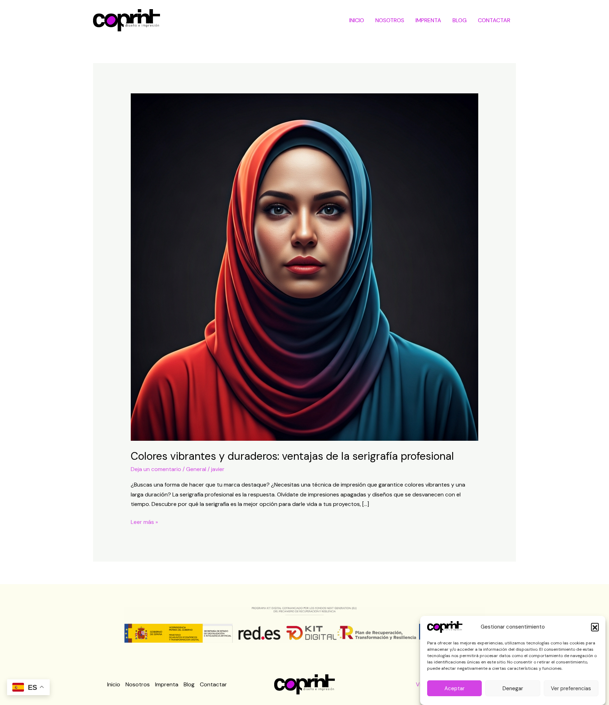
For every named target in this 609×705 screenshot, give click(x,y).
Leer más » (144, 521)
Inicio (356, 20)
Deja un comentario (156, 469)
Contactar (494, 20)
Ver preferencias (571, 688)
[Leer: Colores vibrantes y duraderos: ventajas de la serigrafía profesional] (305, 266)
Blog (460, 20)
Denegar (513, 688)
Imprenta (428, 20)
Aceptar (454, 688)
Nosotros (389, 20)
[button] (594, 626)
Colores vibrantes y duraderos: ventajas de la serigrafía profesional (292, 456)
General (196, 469)
